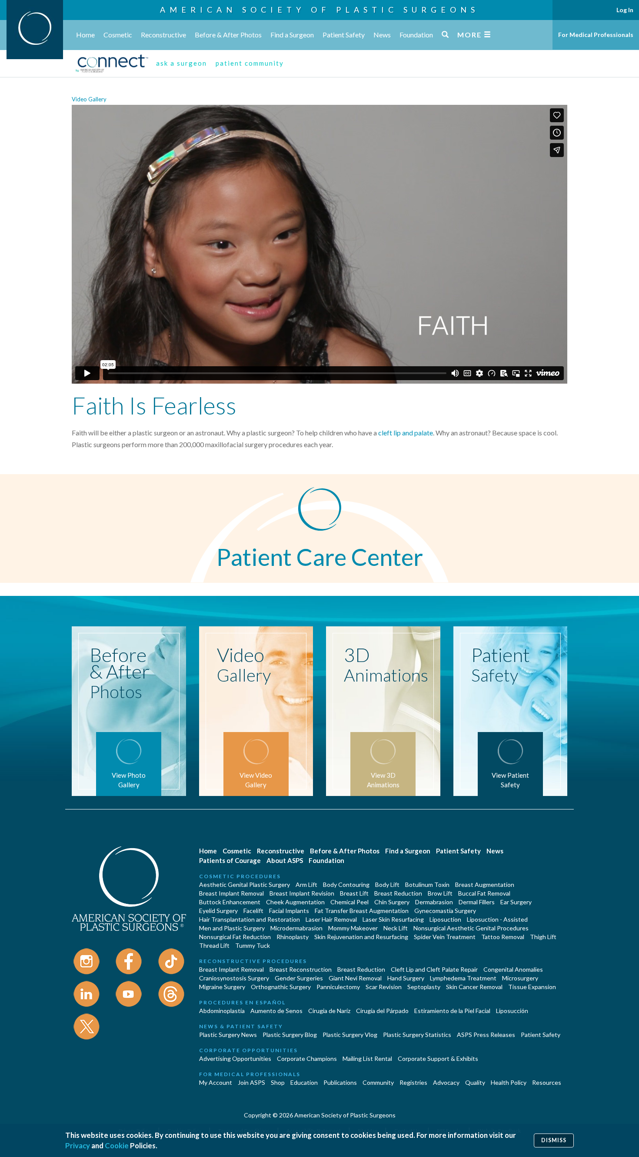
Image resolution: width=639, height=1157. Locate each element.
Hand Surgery (405, 978)
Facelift (253, 910)
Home (85, 34)
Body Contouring (346, 884)
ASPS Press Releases (486, 1034)
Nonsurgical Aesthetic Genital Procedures (471, 928)
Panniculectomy (338, 986)
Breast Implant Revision (302, 893)
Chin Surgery (391, 902)
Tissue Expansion (532, 986)
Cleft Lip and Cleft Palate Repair (434, 969)
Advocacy (446, 1082)
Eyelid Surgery (218, 910)
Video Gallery (89, 99)
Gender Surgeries (299, 978)
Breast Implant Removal (231, 893)
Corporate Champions (307, 1058)
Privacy (77, 1145)
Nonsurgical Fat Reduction (235, 936)
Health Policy (508, 1082)
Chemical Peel (349, 902)
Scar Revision (384, 986)
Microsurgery (520, 978)
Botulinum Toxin (427, 884)
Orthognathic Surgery (281, 986)
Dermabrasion (434, 902)
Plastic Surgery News (228, 1034)
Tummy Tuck (252, 945)
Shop (278, 1082)
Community (378, 1082)
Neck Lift (395, 928)
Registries (413, 1082)
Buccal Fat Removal (484, 893)
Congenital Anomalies (513, 969)
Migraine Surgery (222, 986)
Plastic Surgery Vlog (350, 1034)
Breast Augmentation (484, 884)
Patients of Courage (230, 860)
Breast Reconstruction (301, 969)
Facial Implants (289, 910)
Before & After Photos (228, 34)
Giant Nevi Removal (355, 978)
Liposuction (445, 919)
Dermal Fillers (477, 902)
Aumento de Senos (276, 1010)
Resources (546, 1082)
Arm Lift (306, 884)
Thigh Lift (543, 936)
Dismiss (553, 1140)
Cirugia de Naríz (329, 1010)
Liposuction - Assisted (497, 919)
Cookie (117, 1145)
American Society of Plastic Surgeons (319, 9)
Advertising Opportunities (235, 1058)
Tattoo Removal (502, 936)
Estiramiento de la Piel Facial (452, 1010)
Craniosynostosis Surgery (234, 978)
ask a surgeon (181, 63)
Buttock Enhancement (229, 902)
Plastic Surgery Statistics (417, 1034)
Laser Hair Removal (331, 919)
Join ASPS (251, 1082)
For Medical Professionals (595, 34)
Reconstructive (163, 34)
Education (304, 1082)
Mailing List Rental (367, 1058)
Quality (475, 1082)
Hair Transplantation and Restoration (249, 919)
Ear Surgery (516, 902)
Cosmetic (117, 34)
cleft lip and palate (405, 432)
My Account (215, 1082)
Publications (340, 1082)
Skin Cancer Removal (474, 986)
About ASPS (284, 860)
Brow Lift (440, 893)
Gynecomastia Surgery (445, 910)
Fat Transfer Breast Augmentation (362, 910)
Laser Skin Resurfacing (393, 919)
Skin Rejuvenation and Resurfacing (361, 936)
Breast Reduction (398, 893)
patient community (250, 63)
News (382, 34)
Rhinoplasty (292, 936)
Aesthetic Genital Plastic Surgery (244, 884)
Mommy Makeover (353, 928)
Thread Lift (214, 945)
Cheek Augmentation (295, 902)
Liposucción (512, 1010)
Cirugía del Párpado (382, 1010)
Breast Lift (354, 893)
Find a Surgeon (292, 34)
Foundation (416, 34)
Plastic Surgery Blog (290, 1034)
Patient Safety (344, 34)
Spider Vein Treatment (445, 936)
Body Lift (387, 884)
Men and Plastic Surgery (232, 928)
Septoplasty (423, 986)
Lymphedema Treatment (463, 978)
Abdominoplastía (222, 1010)
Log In (624, 9)
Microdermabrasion (296, 928)
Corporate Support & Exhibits (438, 1058)
